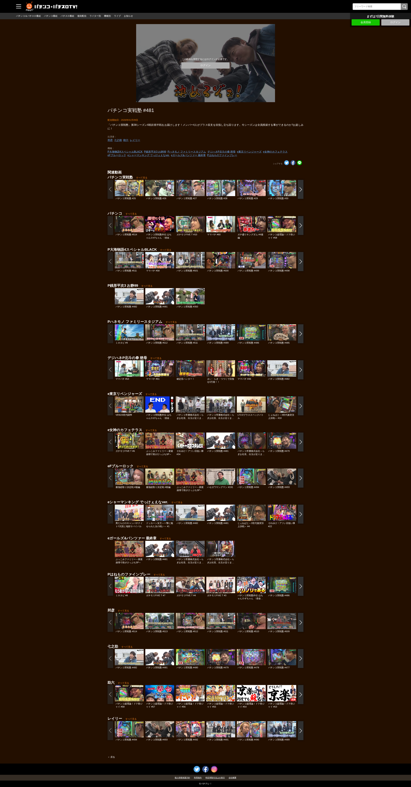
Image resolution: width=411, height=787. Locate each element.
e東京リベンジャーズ (249, 151)
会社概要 (232, 778)
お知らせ (128, 16)
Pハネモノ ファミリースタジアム (187, 151)
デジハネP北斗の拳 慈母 (221, 151)
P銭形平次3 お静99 (155, 151)
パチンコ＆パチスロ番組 (28, 16)
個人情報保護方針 (182, 778)
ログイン (395, 22)
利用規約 (198, 778)
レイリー (135, 140)
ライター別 (95, 16)
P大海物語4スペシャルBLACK (125, 151)
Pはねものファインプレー (222, 155)
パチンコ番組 (50, 16)
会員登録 (366, 22)
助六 (125, 140)
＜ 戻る (111, 757)
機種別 (107, 16)
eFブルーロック (117, 155)
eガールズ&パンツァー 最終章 (188, 155)
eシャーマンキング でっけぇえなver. (148, 155)
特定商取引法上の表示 (215, 778)
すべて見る (141, 177)
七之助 (118, 140)
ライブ (117, 16)
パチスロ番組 (67, 16)
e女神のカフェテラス (275, 151)
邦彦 (110, 140)
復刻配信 (81, 16)
